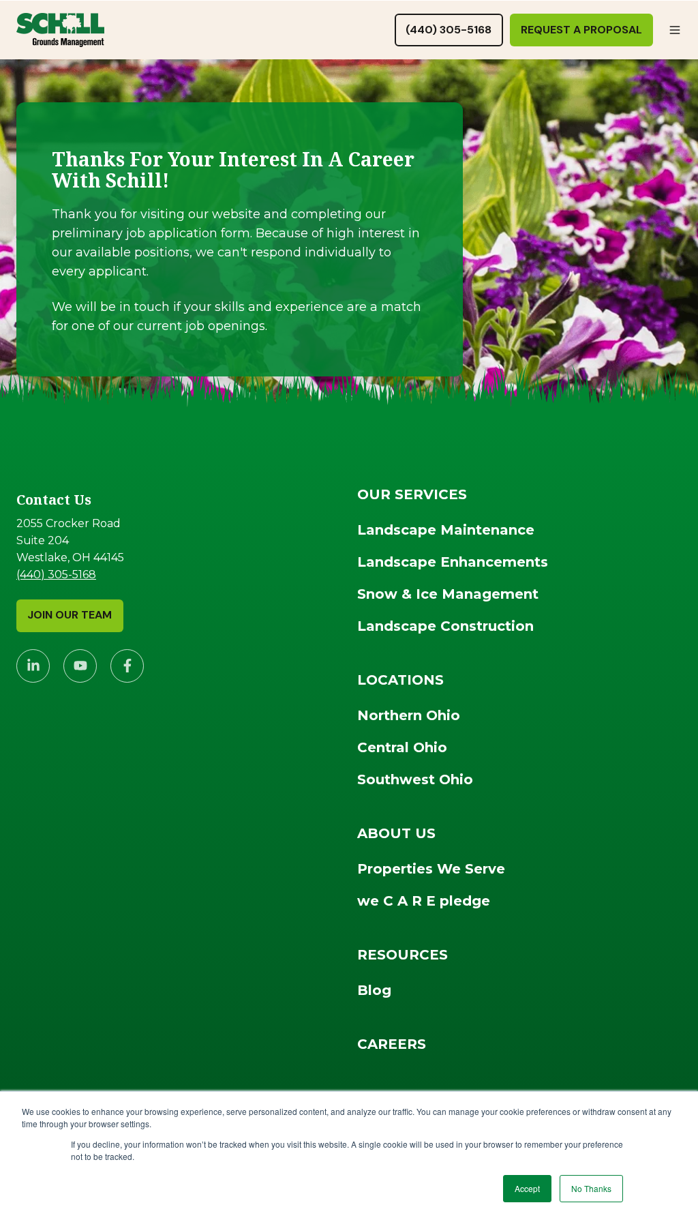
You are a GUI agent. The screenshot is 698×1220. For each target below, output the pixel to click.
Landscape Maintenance (445, 530)
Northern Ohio (408, 715)
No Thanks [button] (591, 1188)
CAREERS (391, 1044)
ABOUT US (396, 833)
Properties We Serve (431, 869)
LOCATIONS (400, 680)
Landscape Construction (445, 626)
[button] (675, 30)
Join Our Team (69, 615)
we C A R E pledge (423, 901)
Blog (374, 990)
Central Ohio (402, 747)
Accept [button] (527, 1188)
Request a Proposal (581, 30)
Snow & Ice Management (447, 594)
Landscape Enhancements (452, 562)
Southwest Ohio (415, 779)
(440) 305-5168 (448, 30)
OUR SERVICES (412, 494)
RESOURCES (402, 955)
